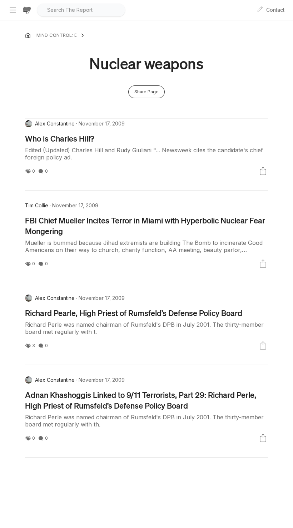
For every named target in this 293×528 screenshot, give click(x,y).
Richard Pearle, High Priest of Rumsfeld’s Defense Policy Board (133, 313)
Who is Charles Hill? (59, 138)
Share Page (146, 91)
